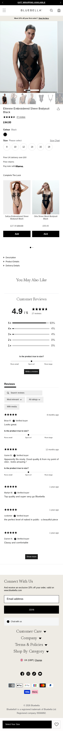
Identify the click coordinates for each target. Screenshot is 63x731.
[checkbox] (11, 407)
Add (17, 234)
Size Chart (55, 140)
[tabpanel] (31, 476)
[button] (60, 2)
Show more (31, 557)
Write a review (31, 371)
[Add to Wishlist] (56, 724)
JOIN (31, 610)
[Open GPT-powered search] (52, 10)
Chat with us (16, 621)
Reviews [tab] (9, 384)
